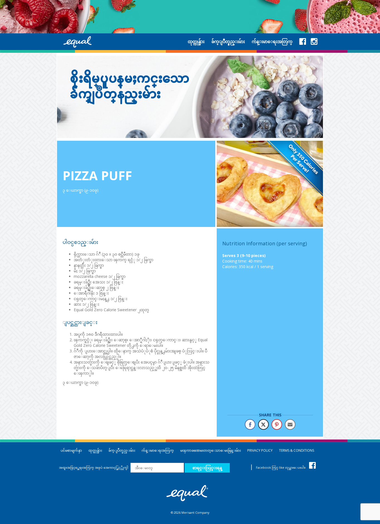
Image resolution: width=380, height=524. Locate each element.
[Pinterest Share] (277, 424)
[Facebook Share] (250, 424)
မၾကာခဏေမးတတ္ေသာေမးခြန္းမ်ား (210, 450)
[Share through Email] (290, 424)
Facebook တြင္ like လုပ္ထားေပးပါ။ (281, 467)
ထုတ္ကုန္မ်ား (95, 450)
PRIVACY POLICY (260, 450)
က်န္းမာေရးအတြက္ (158, 450)
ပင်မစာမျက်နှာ (71, 450)
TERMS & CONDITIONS (296, 450)
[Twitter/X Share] (263, 424)
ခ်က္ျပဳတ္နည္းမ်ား (121, 450)
